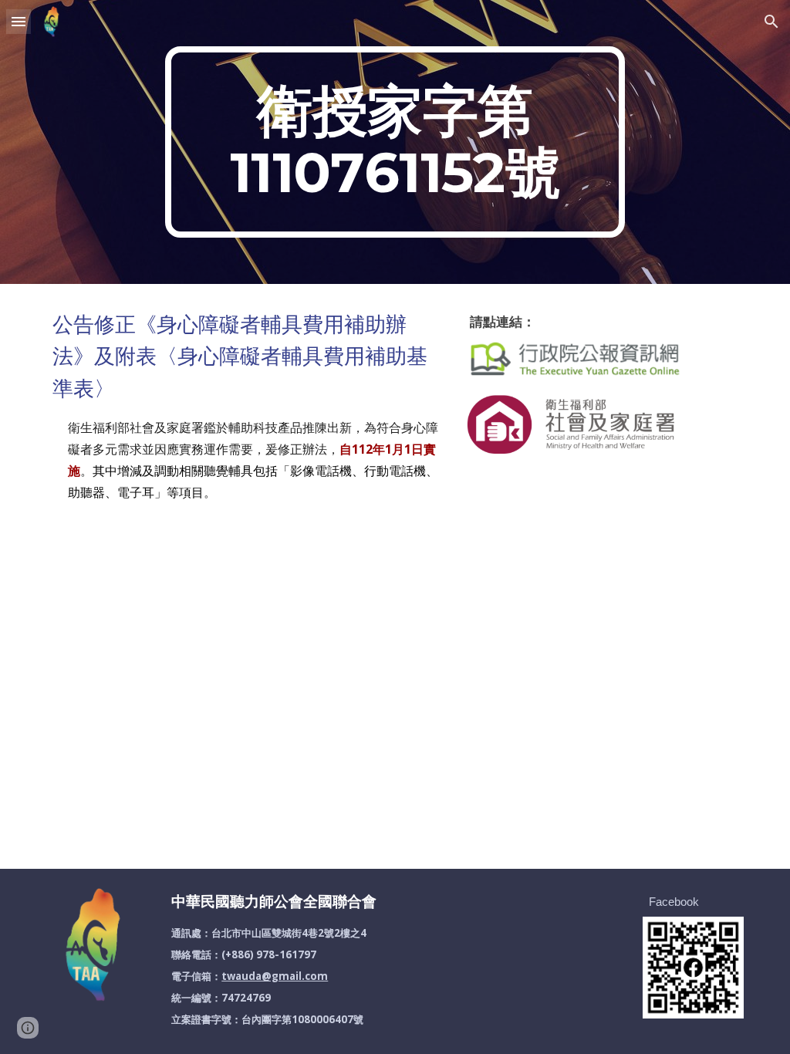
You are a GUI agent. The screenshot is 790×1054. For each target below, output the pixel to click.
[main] (394, 142)
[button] (18, 21)
